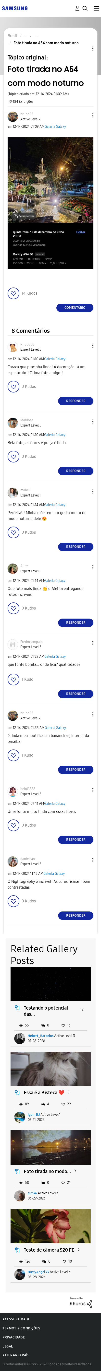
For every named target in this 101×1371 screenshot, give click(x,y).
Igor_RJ (34, 1115)
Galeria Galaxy (55, 127)
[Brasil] (14, 8)
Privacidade (13, 1337)
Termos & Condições (21, 1328)
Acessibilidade (16, 1319)
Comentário (75, 308)
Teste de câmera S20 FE (49, 1250)
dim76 (32, 1193)
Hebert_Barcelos (40, 1036)
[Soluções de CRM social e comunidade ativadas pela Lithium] (81, 1302)
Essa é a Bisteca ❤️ (44, 1092)
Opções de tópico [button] (84, 48)
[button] (85, 115)
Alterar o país (15, 1355)
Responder (76, 401)
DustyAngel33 (38, 1272)
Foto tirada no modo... (47, 1171)
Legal (7, 1346)
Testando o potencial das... (46, 1011)
